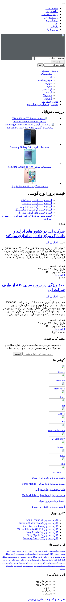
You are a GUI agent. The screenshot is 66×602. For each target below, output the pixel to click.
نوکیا (3, 563)
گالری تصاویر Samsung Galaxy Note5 (38, 523)
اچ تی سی (46, 89)
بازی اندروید (52, 20)
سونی (49, 86)
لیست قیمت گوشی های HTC (36, 200)
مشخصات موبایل (58, 566)
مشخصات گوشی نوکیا (57, 551)
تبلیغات (54, 26)
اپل (50, 77)
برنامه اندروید (51, 17)
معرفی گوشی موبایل (13, 554)
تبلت (17, 560)
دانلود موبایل (51, 11)
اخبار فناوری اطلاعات (53, 560)
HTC (51, 554)
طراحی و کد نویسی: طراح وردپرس (46, 599)
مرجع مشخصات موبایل (56, 557)
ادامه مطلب (58, 275)
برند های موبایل (50, 70)
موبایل (62, 569)
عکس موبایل (10, 560)
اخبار (55, 23)
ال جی (48, 92)
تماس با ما (52, 29)
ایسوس (48, 98)
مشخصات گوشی (35, 551)
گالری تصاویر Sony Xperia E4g (42, 532)
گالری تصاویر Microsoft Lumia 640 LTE (37, 529)
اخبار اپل (25, 551)
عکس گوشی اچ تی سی (30, 554)
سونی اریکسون (59, 563)
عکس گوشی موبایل (40, 557)
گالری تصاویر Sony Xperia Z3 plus (40, 526)
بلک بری (45, 551)
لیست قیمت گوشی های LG (37, 203)
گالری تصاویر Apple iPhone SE (42, 520)
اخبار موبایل (51, 242)
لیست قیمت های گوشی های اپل (35, 212)
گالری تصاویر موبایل (32, 560)
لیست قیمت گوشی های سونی (36, 206)
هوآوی (48, 83)
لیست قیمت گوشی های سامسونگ (33, 209)
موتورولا (47, 95)
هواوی (42, 560)
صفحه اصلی (51, 8)
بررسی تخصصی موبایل (10, 557)
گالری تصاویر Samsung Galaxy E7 (40, 538)
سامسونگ (46, 74)
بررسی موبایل (28, 566)
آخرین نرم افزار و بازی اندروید (42, 104)
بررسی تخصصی (49, 14)
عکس (22, 560)
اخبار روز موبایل (49, 101)
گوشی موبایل (44, 554)
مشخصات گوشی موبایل (43, 566)
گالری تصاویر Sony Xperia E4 (42, 535)
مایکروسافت (45, 80)
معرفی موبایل (48, 563)
